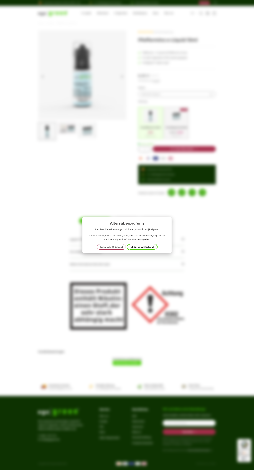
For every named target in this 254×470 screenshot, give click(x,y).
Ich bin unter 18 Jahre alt (111, 247)
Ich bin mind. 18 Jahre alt (142, 247)
